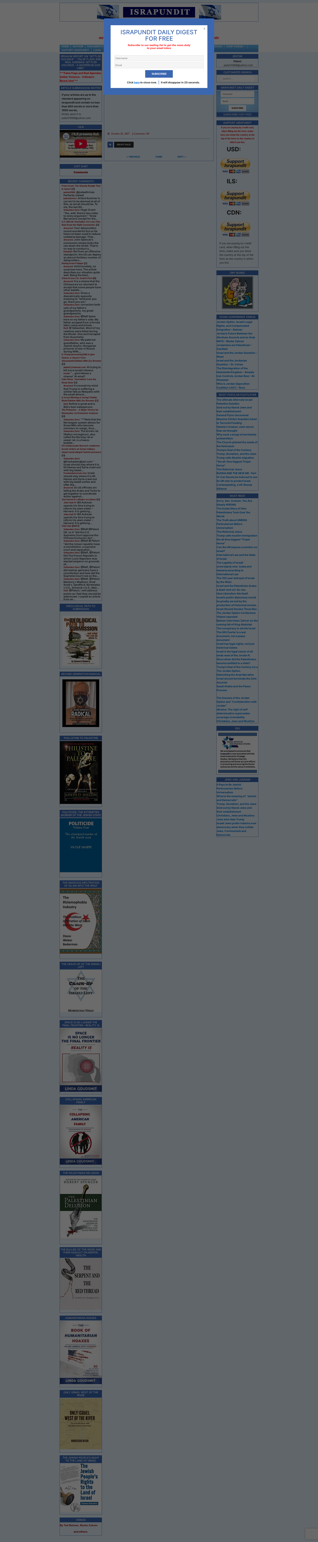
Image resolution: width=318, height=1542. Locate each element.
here (137, 82)
